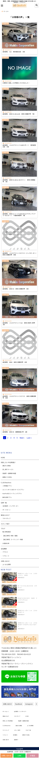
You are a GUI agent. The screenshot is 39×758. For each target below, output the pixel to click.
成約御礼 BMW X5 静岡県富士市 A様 (15, 432)
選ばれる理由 (6, 466)
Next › (22, 437)
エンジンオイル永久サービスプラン (13, 490)
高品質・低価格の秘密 (9, 473)
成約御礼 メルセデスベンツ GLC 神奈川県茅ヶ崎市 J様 (19, 323)
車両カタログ (5, 515)
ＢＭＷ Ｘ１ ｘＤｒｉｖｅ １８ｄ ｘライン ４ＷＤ (27, 574)
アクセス (5, 552)
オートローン (6, 510)
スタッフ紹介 (5, 524)
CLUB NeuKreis (6, 725)
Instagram (29, 704)
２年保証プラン (7, 486)
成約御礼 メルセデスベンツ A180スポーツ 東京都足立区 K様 (19, 146)
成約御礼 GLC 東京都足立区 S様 (14, 52)
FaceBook (18, 704)
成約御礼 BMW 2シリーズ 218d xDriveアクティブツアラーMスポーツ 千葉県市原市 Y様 (19, 214)
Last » (29, 437)
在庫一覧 (4, 503)
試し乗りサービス (7, 469)
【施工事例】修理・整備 (9, 536)
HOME (3, 458)
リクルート (5, 556)
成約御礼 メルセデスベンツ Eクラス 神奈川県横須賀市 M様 (19, 397)
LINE (19, 755)
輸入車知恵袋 (6, 532)
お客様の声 (5, 543)
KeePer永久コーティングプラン (12, 493)
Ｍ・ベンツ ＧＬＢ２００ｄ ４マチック (27, 586)
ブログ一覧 (28, 730)
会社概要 (4, 549)
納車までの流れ (7, 477)
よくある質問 (6, 564)
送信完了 (16, 739)
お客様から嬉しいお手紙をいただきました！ (16, 83)
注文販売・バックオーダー (10, 506)
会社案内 (15, 735)
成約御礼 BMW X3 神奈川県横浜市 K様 (16, 289)
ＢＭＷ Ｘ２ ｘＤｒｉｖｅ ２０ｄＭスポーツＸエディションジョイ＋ (27, 624)
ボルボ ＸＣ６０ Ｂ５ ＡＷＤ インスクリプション (27, 599)
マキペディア (6, 518)
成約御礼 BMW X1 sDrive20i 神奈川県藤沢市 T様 (19, 114)
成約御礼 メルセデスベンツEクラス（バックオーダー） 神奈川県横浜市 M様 (19, 254)
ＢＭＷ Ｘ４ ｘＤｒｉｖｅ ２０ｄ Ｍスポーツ (27, 611)
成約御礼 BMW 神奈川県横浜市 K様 (15, 362)
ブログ (3, 528)
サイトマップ (6, 730)
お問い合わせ (6, 755)
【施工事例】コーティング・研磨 (12, 539)
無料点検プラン (7, 497)
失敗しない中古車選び (8, 462)
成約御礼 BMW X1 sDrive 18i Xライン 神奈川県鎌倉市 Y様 (19, 180)
